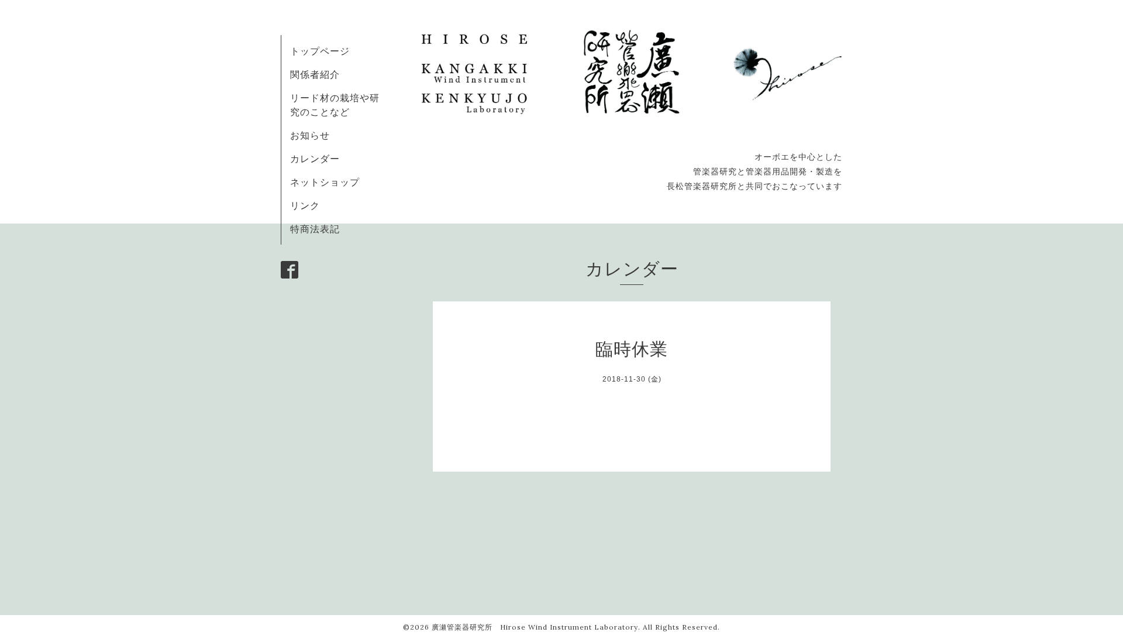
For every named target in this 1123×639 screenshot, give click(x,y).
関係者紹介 (315, 74)
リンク (305, 205)
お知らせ (310, 135)
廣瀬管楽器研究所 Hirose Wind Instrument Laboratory (535, 627)
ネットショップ (325, 182)
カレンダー (315, 158)
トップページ (320, 51)
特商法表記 (315, 229)
